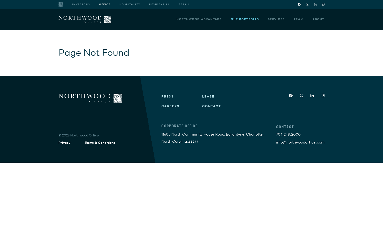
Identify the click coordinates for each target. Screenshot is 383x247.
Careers (170, 106)
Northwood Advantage (199, 19)
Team (299, 19)
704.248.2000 (288, 134)
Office (105, 4)
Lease (208, 96)
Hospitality (129, 4)
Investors (81, 4)
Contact (211, 106)
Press (167, 96)
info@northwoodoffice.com (300, 142)
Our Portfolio (245, 19)
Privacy (64, 142)
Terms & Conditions (100, 142)
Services (276, 19)
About (318, 19)
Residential (159, 4)
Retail (184, 4)
